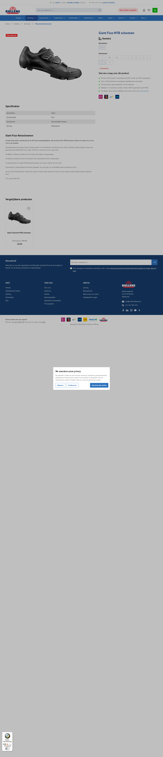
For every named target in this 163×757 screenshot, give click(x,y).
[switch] (7, 748)
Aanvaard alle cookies (99, 385)
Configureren (72, 385)
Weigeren (60, 385)
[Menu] (11, 733)
